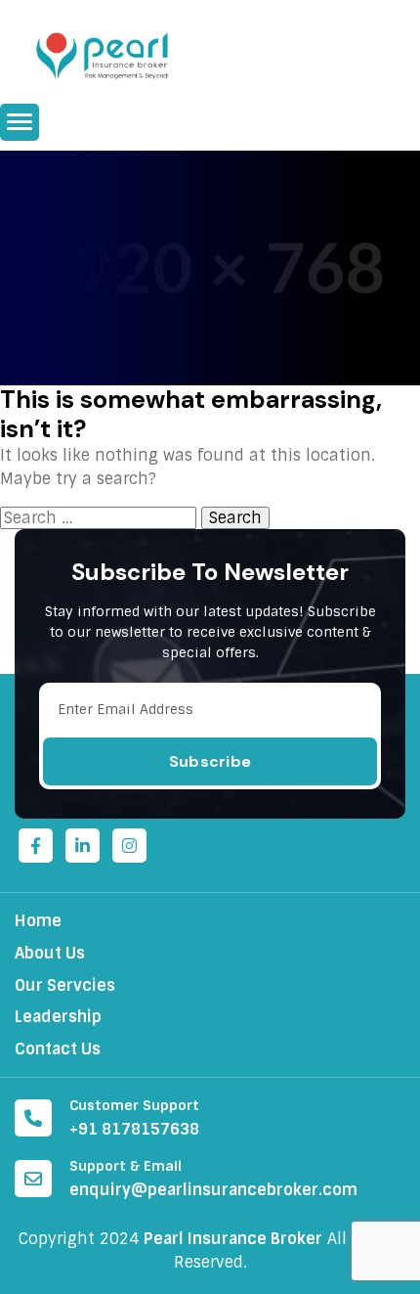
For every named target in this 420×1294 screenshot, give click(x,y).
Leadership (58, 1016)
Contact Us (58, 1049)
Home (38, 921)
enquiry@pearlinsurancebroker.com (213, 1190)
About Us (50, 953)
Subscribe (210, 761)
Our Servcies (65, 985)
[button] (19, 122)
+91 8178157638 (134, 1129)
